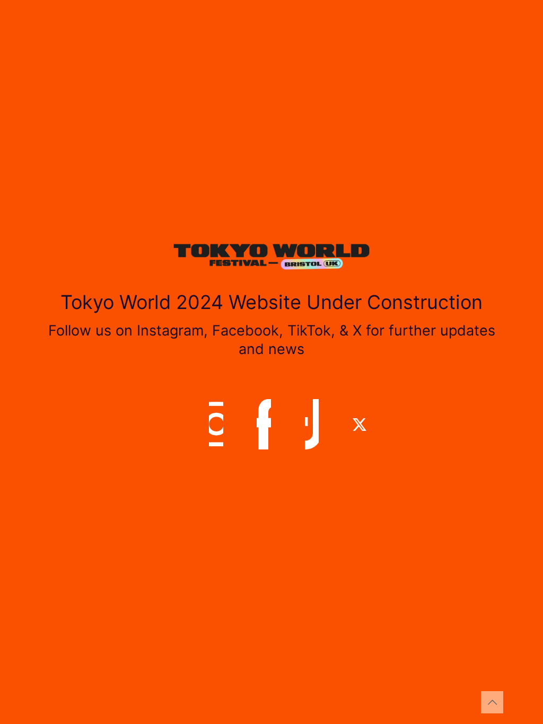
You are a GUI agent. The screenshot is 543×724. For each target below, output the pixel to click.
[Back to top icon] (492, 702)
